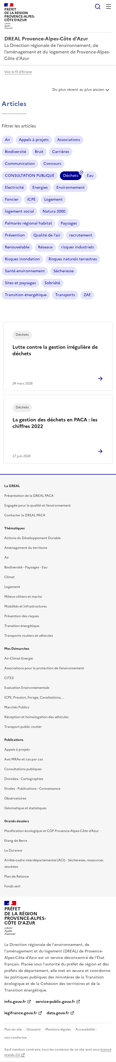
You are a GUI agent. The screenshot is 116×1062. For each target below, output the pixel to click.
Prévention (15, 235)
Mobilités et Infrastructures (25, 606)
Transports (65, 295)
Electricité (14, 187)
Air (7, 140)
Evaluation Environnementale (26, 687)
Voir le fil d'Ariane (18, 71)
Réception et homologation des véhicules (36, 717)
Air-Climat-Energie (18, 658)
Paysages (69, 223)
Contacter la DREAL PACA (24, 515)
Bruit (39, 152)
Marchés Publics (16, 707)
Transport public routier (23, 726)
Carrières (60, 152)
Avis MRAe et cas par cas (23, 759)
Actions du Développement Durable (32, 538)
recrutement (80, 235)
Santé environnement (25, 271)
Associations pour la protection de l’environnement (44, 668)
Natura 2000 (54, 211)
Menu (108, 6)
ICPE (31, 199)
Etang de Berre (15, 840)
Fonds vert (12, 886)
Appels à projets (34, 140)
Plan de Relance (16, 876)
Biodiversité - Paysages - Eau (25, 567)
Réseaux (45, 247)
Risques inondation (22, 259)
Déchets (70, 176)
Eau (90, 175)
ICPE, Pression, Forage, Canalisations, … (34, 697)
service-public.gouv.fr (55, 1002)
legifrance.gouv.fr (20, 1013)
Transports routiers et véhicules (28, 635)
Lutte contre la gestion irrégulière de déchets (55, 350)
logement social (19, 211)
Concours (52, 164)
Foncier (12, 199)
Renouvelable (17, 247)
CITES (9, 678)
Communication (20, 164)
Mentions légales (58, 1029)
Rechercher (97, 6)
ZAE (87, 295)
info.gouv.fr (15, 1002)
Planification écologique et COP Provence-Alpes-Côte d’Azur (51, 831)
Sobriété (52, 283)
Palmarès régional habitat (28, 223)
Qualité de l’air (46, 235)
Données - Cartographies (23, 778)
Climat (9, 577)
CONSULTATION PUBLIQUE (29, 175)
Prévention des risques (21, 616)
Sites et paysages (20, 283)
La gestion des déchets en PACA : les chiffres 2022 (54, 423)
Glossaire (33, 1029)
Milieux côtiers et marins (23, 596)
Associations (68, 140)
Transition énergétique (26, 295)
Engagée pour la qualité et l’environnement (37, 505)
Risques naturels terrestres (73, 259)
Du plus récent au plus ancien (78, 92)
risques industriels (77, 247)
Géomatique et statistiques (25, 808)
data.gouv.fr (58, 1013)
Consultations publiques (23, 769)
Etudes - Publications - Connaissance (32, 788)
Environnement (70, 187)
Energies (40, 187)
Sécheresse (63, 271)
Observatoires (15, 798)
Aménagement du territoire (25, 547)
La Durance (13, 850)
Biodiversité (15, 152)
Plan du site (13, 1029)
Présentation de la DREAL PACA (29, 495)
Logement (53, 199)
